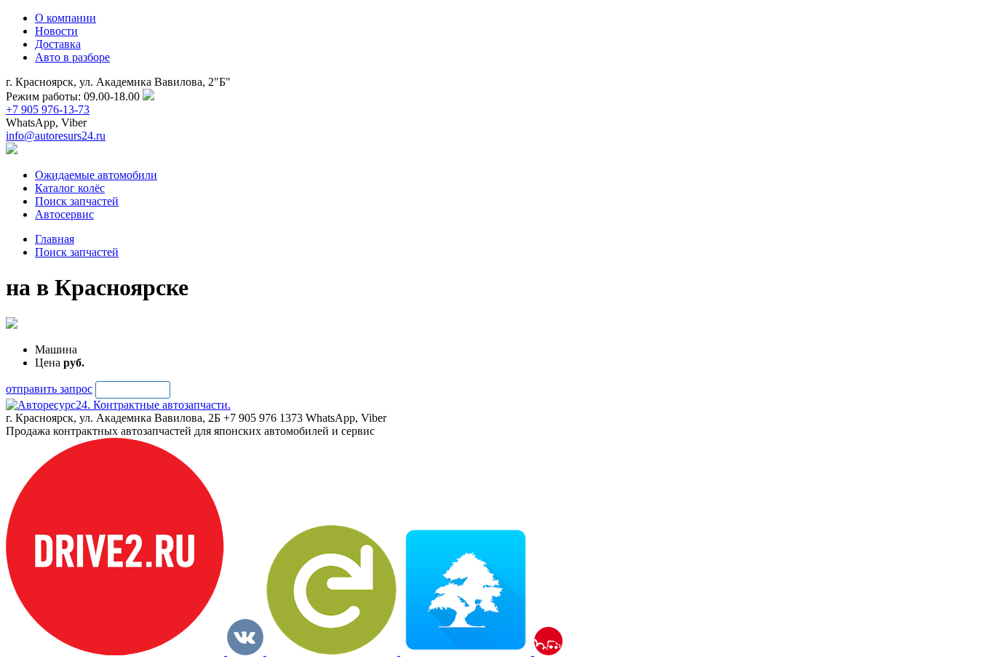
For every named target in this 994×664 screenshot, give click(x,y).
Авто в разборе (72, 57)
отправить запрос (49, 389)
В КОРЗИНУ (133, 389)
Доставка (58, 44)
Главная (54, 239)
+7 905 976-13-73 (48, 109)
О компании (65, 18)
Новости (56, 31)
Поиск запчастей (77, 252)
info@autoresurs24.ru (56, 135)
